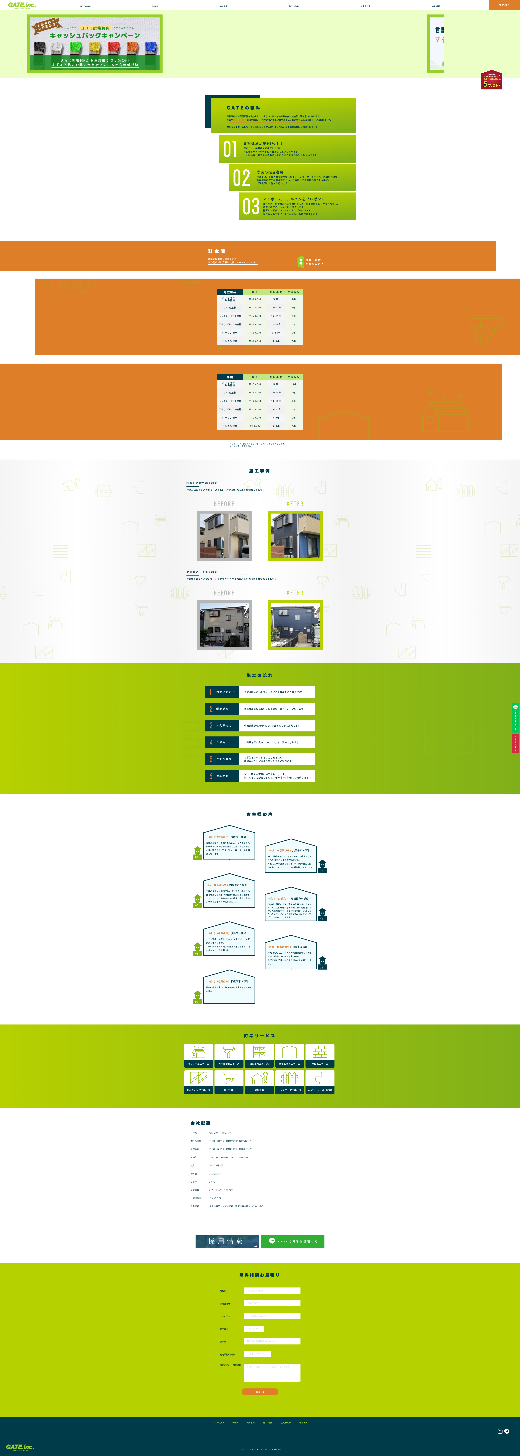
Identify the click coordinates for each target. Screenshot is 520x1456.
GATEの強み (85, 6)
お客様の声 (365, 6)
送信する (260, 1391)
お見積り (504, 5)
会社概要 (436, 6)
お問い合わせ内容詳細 (230, 1365)
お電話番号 (225, 1304)
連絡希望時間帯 (227, 1354)
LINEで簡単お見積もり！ (300, 1241)
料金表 (155, 6)
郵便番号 (224, 1329)
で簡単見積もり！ (515, 720)
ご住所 (223, 1342)
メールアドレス (227, 1316)
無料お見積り (515, 743)
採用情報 (227, 1241)
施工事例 (224, 6)
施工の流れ (294, 6)
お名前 (223, 1291)
